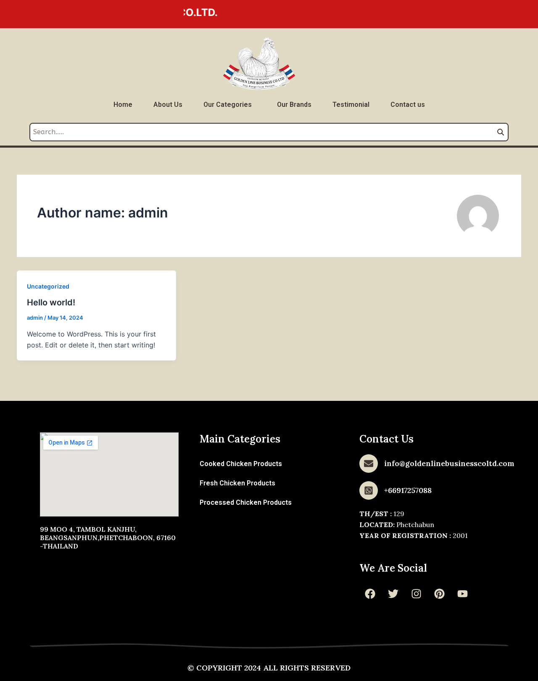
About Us (167, 105)
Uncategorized (48, 286)
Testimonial (350, 105)
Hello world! (51, 302)
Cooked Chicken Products (241, 464)
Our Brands (294, 105)
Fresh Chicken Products (237, 483)
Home (122, 105)
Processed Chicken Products (246, 502)
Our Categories (227, 105)
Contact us (407, 105)
